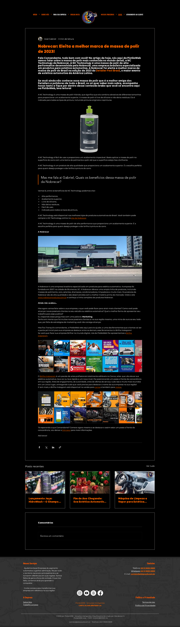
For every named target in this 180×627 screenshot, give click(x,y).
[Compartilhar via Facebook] (39, 447)
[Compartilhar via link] (60, 447)
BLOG (120, 14)
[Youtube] (86, 593)
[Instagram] (79, 593)
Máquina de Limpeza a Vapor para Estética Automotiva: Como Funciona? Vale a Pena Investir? (132, 500)
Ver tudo (150, 466)
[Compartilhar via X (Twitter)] (46, 447)
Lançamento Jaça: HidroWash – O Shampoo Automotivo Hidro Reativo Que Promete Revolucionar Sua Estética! (44, 500)
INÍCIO (35, 14)
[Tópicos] (93, 593)
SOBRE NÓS (45, 14)
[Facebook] (100, 593)
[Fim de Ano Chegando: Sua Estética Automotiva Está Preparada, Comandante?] (90, 482)
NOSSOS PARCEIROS (107, 14)
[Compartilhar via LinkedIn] (53, 447)
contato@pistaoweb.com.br (79, 622)
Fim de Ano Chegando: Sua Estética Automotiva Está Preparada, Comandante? (89, 500)
